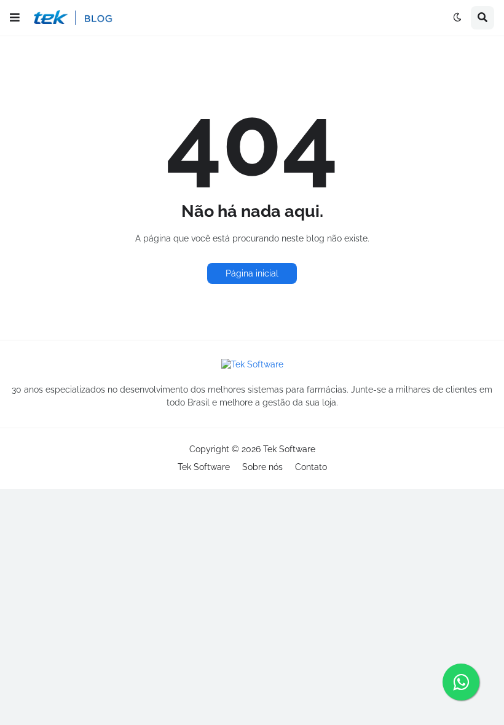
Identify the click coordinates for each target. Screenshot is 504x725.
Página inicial (252, 273)
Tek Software (289, 449)
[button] (15, 17)
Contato (311, 467)
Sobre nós (262, 467)
